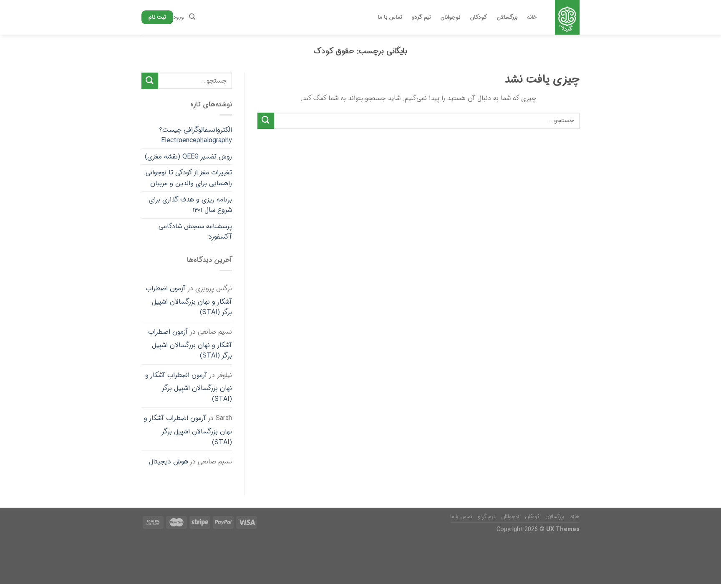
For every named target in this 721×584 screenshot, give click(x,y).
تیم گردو (420, 17)
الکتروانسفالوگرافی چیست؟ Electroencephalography (195, 135)
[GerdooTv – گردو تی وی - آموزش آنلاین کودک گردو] (567, 17)
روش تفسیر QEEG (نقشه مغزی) (188, 156)
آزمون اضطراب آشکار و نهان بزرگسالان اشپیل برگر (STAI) (189, 300)
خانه (532, 17)
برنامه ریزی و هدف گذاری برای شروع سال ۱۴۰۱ (190, 205)
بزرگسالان (507, 17)
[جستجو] (192, 16)
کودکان (478, 17)
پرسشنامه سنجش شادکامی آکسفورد (195, 231)
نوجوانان (450, 17)
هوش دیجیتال (168, 461)
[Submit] (265, 121)
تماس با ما (390, 17)
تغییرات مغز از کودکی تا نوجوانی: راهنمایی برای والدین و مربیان (188, 178)
